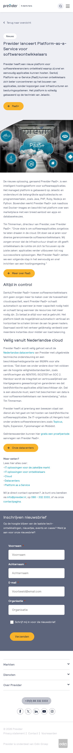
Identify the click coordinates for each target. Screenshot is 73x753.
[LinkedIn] (36, 711)
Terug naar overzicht (19, 22)
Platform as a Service (17, 485)
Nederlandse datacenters (18, 352)
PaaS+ (15, 106)
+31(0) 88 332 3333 (36, 700)
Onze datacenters (23, 447)
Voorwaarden (49, 733)
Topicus (57, 421)
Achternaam (16, 564)
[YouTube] (44, 711)
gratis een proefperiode (55, 433)
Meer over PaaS (21, 273)
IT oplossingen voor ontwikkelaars (25, 471)
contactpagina (12, 501)
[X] (28, 711)
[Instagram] (52, 711)
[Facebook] (20, 711)
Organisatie (15, 601)
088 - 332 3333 (40, 497)
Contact (33, 733)
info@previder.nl (16, 497)
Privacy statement (14, 733)
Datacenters (12, 480)
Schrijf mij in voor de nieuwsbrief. (36, 622)
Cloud (8, 476)
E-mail (12, 582)
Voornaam (14, 546)
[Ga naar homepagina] (17, 5)
